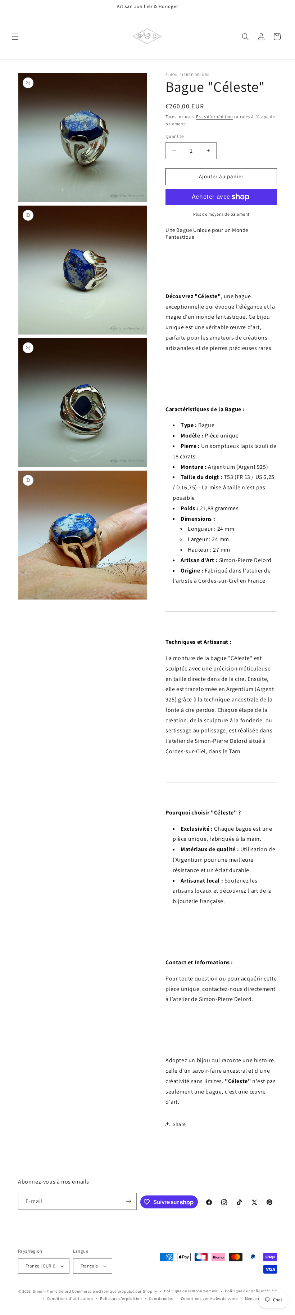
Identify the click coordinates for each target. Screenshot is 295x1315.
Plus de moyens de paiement (221, 214)
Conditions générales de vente (209, 1298)
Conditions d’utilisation (70, 1298)
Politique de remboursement (191, 1290)
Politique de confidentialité (251, 1290)
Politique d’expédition (121, 1298)
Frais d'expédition (214, 116)
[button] (15, 37)
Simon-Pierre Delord (52, 1291)
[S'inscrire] (128, 1201)
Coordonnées (161, 1298)
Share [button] (179, 1124)
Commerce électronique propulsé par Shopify (114, 1291)
